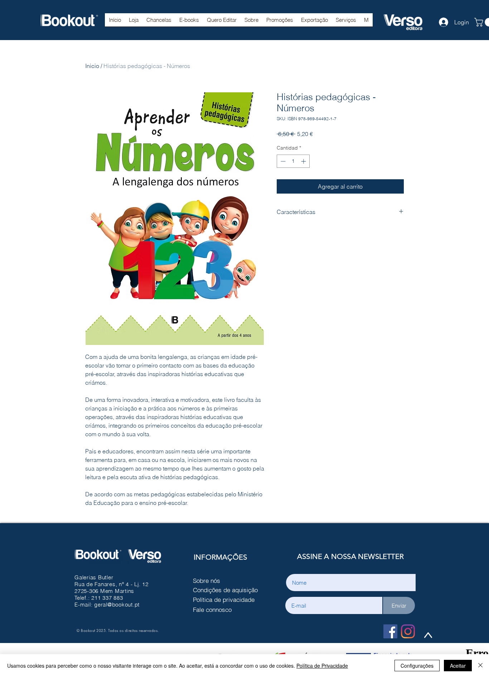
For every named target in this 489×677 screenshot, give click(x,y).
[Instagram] (408, 631)
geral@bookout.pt (117, 604)
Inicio (92, 65)
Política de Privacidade (322, 665)
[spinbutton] (293, 161)
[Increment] (304, 161)
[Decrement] (282, 161)
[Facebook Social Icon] (390, 631)
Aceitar (458, 665)
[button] (158, 22)
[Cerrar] (480, 665)
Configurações (417, 665)
